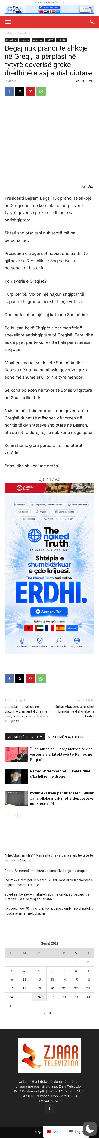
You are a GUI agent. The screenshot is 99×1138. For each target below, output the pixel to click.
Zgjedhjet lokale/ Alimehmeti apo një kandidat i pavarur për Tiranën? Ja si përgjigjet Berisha (48, 897)
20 (52, 988)
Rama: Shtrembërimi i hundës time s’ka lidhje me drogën (46, 871)
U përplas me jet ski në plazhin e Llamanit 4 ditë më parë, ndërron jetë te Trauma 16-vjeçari (26, 714)
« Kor (48, 1012)
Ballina (9, 33)
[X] (19, 91)
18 (24, 988)
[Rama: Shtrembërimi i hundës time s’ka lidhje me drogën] (16, 776)
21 (64, 988)
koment (25, 40)
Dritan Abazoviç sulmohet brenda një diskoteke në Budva (74, 711)
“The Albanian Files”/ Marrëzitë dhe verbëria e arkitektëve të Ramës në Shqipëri (61, 754)
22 (76, 988)
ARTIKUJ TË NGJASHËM (24, 737)
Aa (83, 186)
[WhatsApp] (41, 91)
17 (11, 988)
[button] (7, 22)
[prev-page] (7, 815)
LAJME (49, 40)
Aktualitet (24, 33)
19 (39, 988)
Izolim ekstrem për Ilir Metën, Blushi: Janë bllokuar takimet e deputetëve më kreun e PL (62, 798)
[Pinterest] (30, 91)
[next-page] (15, 815)
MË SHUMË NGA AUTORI (65, 737)
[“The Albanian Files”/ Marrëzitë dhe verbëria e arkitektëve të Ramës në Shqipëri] (16, 754)
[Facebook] (9, 91)
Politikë (61, 40)
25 (24, 997)
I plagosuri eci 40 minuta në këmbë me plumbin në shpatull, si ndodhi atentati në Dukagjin (49, 911)
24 (11, 997)
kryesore (37, 40)
